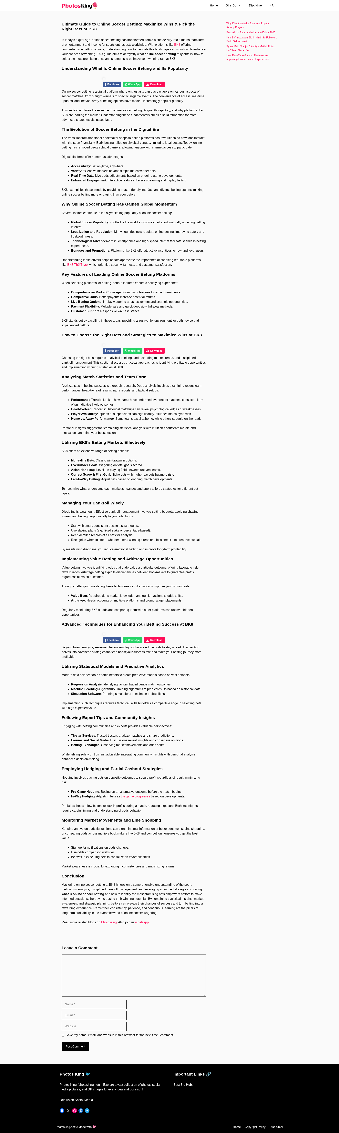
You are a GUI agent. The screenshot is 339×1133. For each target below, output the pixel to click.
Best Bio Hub (182, 1084)
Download (156, 84)
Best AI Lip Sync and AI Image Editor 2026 (251, 32)
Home (214, 5)
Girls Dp (231, 5)
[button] (272, 5)
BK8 (177, 44)
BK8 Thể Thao (77, 264)
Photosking (109, 922)
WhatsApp (134, 84)
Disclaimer (256, 5)
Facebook (113, 84)
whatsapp (142, 922)
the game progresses (135, 796)
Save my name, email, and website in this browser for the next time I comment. (120, 1035)
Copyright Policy (255, 1126)
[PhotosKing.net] (80, 5)
